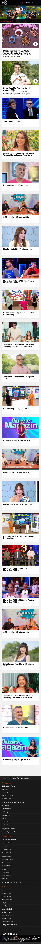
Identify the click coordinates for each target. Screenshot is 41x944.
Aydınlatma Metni (7, 921)
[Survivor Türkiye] (20, 14)
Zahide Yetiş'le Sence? (8, 832)
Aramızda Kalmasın (7, 795)
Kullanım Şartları (7, 918)
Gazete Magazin (6, 808)
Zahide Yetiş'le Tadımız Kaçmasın (11, 882)
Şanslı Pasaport (6, 872)
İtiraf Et (4, 818)
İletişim (4, 903)
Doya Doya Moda (7, 849)
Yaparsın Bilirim (6, 875)
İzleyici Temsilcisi (7, 900)
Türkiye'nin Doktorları (8, 829)
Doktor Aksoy (6, 805)
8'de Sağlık (5, 792)
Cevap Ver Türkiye (7, 843)
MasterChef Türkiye (7, 859)
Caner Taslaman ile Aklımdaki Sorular (13, 802)
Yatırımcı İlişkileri (7, 896)
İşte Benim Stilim (7, 852)
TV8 (3, 890)
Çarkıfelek (4, 846)
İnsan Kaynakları (7, 906)
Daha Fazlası (5, 929)
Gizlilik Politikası (7, 912)
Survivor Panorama (7, 825)
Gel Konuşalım (6, 812)
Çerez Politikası (6, 915)
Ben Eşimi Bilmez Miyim (9, 840)
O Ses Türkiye (6, 862)
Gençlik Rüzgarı (6, 815)
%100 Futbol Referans (8, 786)
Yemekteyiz (5, 878)
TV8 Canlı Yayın (28, 3)
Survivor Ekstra (6, 822)
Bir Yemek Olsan (6, 798)
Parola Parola (6, 865)
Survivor (4, 869)
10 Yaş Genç (5, 789)
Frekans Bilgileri (7, 909)
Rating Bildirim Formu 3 (9, 925)
